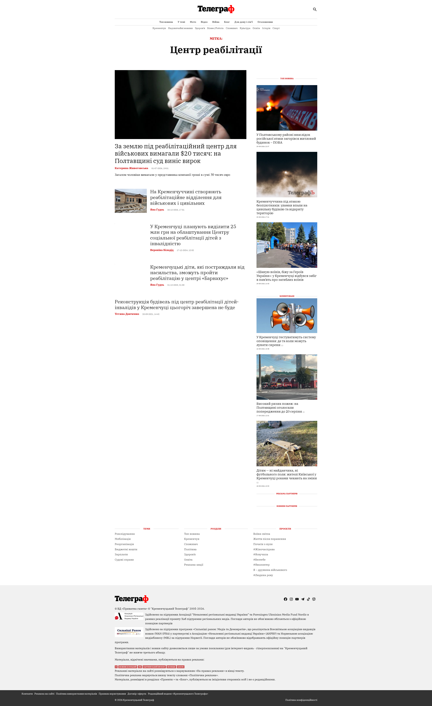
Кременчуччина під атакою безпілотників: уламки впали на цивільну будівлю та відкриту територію (281, 207)
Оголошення (265, 21)
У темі (181, 21)
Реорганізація (124, 544)
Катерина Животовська (131, 168)
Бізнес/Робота (215, 28)
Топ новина (166, 21)
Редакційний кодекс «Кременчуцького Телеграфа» (178, 693)
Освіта (256, 28)
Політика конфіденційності (301, 699)
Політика (190, 549)
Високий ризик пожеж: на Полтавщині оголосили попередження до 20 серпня (279, 407)
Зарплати (121, 554)
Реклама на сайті (44, 693)
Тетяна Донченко (127, 314)
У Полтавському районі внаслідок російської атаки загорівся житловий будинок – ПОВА (286, 138)
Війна (215, 21)
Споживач (232, 28)
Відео (204, 21)
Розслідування (125, 533)
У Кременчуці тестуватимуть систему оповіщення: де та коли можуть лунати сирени (286, 341)
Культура (245, 28)
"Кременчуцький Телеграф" (170, 608)
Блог (227, 21)
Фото (193, 21)
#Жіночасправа (264, 549)
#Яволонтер (261, 564)
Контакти (27, 693)
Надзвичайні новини (180, 28)
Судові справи (124, 559)
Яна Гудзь (157, 209)
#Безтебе (259, 559)
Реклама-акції (193, 564)
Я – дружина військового (270, 570)
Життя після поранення (269, 538)
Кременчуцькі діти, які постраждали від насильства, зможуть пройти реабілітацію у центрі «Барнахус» (197, 272)
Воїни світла (261, 533)
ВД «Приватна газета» (132, 608)
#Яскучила (260, 554)
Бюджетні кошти (126, 549)
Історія (266, 28)
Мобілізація (123, 538)
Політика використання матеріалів (76, 693)
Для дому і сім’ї (243, 21)
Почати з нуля (263, 544)
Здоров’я (200, 28)
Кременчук (159, 28)
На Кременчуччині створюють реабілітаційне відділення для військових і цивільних (186, 197)
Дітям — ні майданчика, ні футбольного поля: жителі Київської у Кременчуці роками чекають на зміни (286, 474)
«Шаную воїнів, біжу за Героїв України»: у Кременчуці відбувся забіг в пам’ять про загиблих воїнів (286, 276)
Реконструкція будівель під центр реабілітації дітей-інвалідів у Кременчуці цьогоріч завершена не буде (177, 304)
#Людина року (263, 575)
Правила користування (112, 693)
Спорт (276, 28)
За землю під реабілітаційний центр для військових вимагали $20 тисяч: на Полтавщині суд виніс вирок (176, 153)
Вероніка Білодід (161, 250)
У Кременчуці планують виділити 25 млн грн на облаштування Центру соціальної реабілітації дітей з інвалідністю (193, 235)
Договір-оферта (137, 693)
